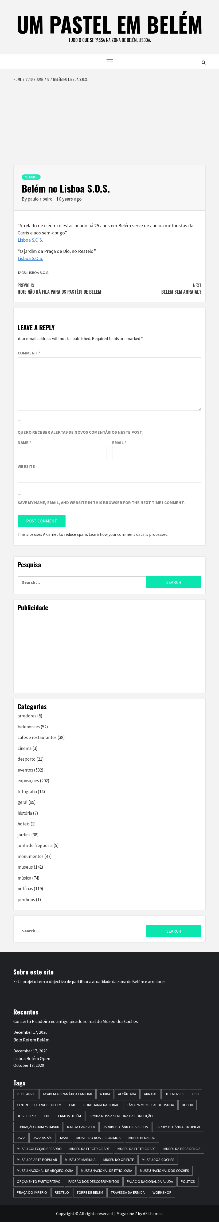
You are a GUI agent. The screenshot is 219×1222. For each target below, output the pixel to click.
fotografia (27, 791)
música (24, 878)
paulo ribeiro (41, 199)
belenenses (29, 727)
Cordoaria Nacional (101, 1105)
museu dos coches (158, 1159)
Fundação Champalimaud (38, 1126)
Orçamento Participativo (39, 1181)
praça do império (32, 1192)
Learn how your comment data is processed (128, 534)
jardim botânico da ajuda (125, 1126)
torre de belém (90, 1192)
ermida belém (69, 1115)
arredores (27, 716)
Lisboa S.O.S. (30, 240)
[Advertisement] (109, 122)
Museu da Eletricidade (137, 1148)
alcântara (127, 1094)
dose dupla (27, 1115)
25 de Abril (26, 1094)
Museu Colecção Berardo (39, 1148)
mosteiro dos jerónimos (98, 1137)
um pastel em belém (110, 24)
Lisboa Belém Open (31, 1058)
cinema (25, 748)
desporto (27, 759)
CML (72, 1105)
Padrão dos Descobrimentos (93, 1181)
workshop (161, 1192)
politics (188, 1181)
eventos (25, 770)
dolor (187, 1105)
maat (64, 1137)
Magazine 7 (126, 1213)
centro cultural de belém (39, 1105)
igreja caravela (81, 1126)
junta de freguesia (35, 845)
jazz (21, 1137)
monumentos (31, 856)
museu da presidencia (182, 1148)
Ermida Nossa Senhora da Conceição (121, 1115)
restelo (62, 1192)
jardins (24, 835)
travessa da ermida (128, 1192)
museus (25, 867)
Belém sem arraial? (181, 288)
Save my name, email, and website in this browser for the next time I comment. (101, 502)
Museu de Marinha (80, 1159)
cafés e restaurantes (37, 737)
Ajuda (105, 1094)
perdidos (26, 899)
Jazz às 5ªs (42, 1137)
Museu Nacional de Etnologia (106, 1170)
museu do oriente (118, 1159)
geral (23, 802)
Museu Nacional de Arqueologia (45, 1170)
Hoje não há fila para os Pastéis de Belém (59, 288)
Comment (29, 353)
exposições (28, 781)
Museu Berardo (141, 1137)
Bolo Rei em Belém (31, 1040)
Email (119, 442)
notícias (31, 177)
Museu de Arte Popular (37, 1159)
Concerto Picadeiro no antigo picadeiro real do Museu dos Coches (75, 1021)
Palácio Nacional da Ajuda (150, 1181)
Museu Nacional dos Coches (164, 1170)
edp (47, 1115)
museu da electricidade (89, 1148)
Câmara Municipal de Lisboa (150, 1105)
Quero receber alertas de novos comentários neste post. (80, 432)
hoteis (24, 824)
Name (24, 442)
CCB (195, 1094)
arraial (150, 1094)
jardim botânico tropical (178, 1126)
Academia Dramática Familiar (67, 1094)
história (25, 813)
